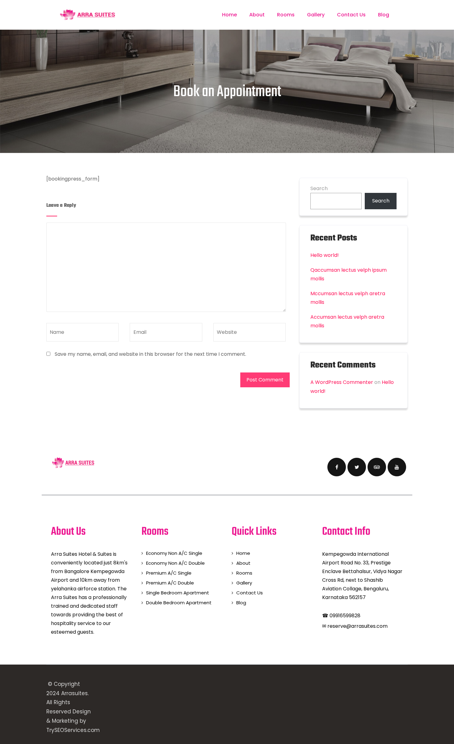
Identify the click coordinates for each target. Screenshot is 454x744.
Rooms (286, 14)
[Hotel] (88, 14)
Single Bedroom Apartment (177, 592)
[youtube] (397, 467)
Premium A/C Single (168, 573)
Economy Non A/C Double (175, 563)
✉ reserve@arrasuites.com (355, 626)
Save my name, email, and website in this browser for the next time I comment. (150, 354)
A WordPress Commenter (341, 382)
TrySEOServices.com (73, 730)
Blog (383, 14)
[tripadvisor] (377, 467)
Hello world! (324, 255)
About (257, 14)
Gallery (316, 14)
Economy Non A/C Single (174, 553)
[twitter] (356, 467)
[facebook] (336, 467)
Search (319, 188)
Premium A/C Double (170, 583)
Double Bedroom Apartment (179, 602)
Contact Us (351, 14)
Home (229, 14)
